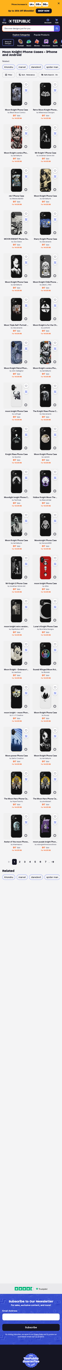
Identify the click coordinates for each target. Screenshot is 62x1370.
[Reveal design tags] (25, 103)
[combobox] (28, 28)
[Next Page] (52, 862)
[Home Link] (19, 21)
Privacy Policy (38, 1334)
